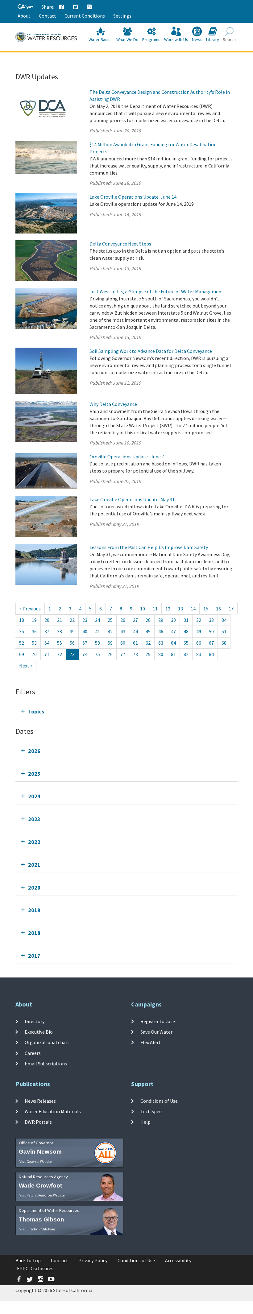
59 (110, 643)
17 (231, 608)
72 (59, 654)
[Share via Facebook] (61, 7)
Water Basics (101, 39)
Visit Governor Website (35, 1161)
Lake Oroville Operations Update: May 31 (132, 499)
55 (59, 643)
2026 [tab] (34, 750)
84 (211, 654)
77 (122, 654)
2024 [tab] (34, 796)
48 (186, 631)
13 (180, 608)
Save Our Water (156, 1032)
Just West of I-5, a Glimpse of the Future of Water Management (156, 291)
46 (160, 631)
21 (59, 620)
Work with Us (176, 39)
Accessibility (178, 1260)
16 (218, 608)
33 (211, 620)
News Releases (40, 1101)
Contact (47, 16)
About (24, 16)
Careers (33, 1053)
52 (21, 643)
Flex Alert (150, 1042)
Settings (122, 16)
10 (142, 608)
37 (46, 631)
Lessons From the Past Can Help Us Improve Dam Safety (148, 547)
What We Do (127, 39)
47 (173, 631)
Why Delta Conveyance (113, 404)
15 (205, 608)
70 (34, 654)
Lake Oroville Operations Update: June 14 (132, 197)
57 (84, 643)
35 (21, 631)
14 (193, 608)
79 (148, 654)
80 (160, 654)
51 (224, 631)
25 (110, 620)
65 (186, 643)
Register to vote (157, 1021)
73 (72, 654)
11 (155, 608)
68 (224, 643)
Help (145, 1122)
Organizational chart (47, 1042)
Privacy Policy (92, 1260)
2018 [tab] (34, 932)
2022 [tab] (34, 841)
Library (212, 39)
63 (160, 643)
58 (97, 643)
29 (160, 620)
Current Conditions (84, 16)
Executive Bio (39, 1032)
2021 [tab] (34, 864)
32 (198, 620)
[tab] (126, 711)
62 (148, 643)
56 (72, 643)
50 (211, 631)
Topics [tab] (36, 711)
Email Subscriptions (46, 1063)
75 (97, 654)
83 (198, 654)
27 (135, 620)
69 (21, 654)
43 (122, 631)
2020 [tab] (34, 887)
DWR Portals (38, 1122)
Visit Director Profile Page (37, 1229)
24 (97, 620)
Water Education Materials (53, 1111)
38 (59, 631)
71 (46, 654)
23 (84, 620)
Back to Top (28, 1260)
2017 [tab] (34, 955)
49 (198, 631)
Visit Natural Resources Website (41, 1195)
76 (110, 654)
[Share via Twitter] (75, 7)
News (197, 39)
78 (135, 654)
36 (34, 631)
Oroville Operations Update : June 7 (126, 456)
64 (173, 643)
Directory (34, 1021)
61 (135, 643)
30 (173, 620)
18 (21, 620)
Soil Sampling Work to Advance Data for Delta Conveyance (150, 351)
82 (186, 654)
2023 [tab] (34, 819)
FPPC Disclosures (35, 1268)
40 (84, 631)
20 (46, 620)
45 (148, 631)
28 (148, 620)
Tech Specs (152, 1111)
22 (72, 620)
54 (46, 643)
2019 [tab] (34, 910)
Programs (151, 39)
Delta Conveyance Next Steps (120, 244)
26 (122, 620)
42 (110, 631)
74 (84, 654)
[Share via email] (89, 7)
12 (167, 608)
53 (34, 643)
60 (122, 643)
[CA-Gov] (25, 6)
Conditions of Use (159, 1101)
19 (34, 620)
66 (198, 643)
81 (173, 654)
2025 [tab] (34, 773)
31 (186, 620)
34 (224, 620)
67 (211, 643)
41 (97, 631)
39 (72, 631)
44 (135, 631)
